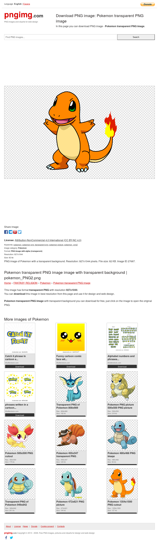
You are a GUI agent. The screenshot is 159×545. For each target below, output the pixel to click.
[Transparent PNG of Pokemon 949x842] (19, 484)
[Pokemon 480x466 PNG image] (122, 435)
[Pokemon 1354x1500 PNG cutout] (122, 484)
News (25, 526)
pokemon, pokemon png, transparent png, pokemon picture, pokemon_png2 (46, 244)
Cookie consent (47, 526)
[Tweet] (19, 232)
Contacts (61, 526)
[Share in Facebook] (6, 232)
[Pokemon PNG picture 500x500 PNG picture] (122, 386)
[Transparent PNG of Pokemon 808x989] (71, 387)
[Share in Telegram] (10, 232)
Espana (26, 3)
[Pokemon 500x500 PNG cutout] (19, 435)
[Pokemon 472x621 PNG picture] (71, 484)
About (8, 526)
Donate (34, 526)
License (17, 526)
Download (19, 366)
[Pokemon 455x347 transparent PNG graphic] (71, 435)
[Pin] (15, 232)
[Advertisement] (79, 64)
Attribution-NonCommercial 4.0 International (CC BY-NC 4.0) (48, 240)
